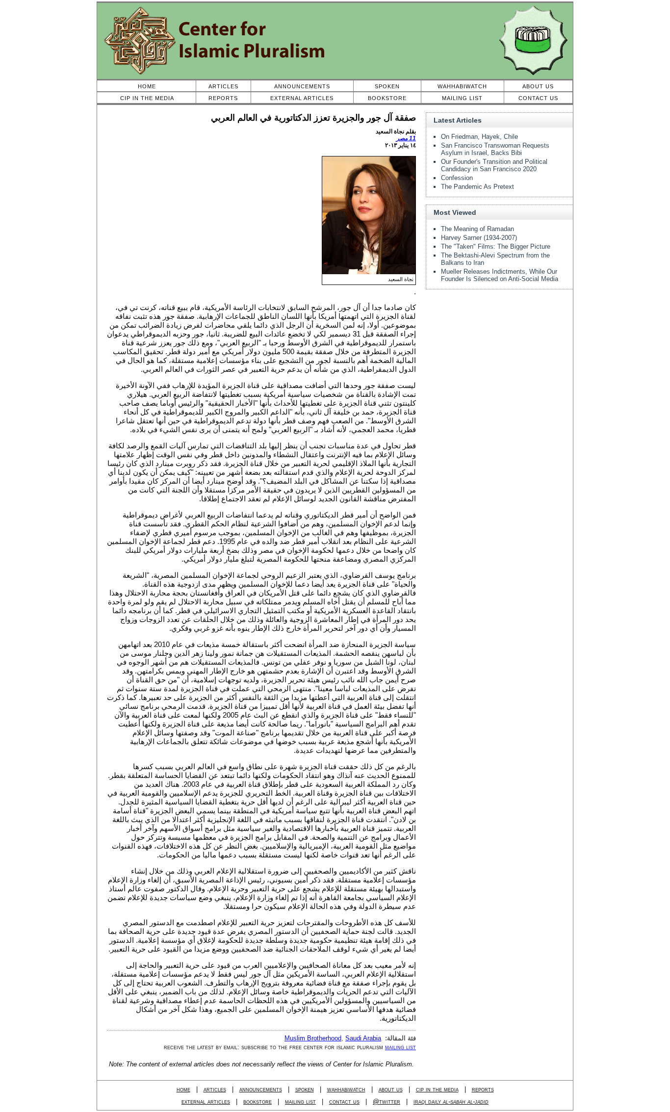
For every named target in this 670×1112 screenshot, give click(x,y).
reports (483, 1089)
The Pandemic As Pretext (477, 186)
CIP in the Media (147, 98)
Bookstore (387, 98)
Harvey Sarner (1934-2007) (479, 237)
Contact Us (538, 98)
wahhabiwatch (346, 1089)
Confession (457, 177)
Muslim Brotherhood (312, 1038)
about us (391, 1089)
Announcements (302, 86)
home (183, 1089)
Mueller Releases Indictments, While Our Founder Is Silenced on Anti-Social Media (499, 275)
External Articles (302, 98)
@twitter (386, 1101)
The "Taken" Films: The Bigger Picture (495, 246)
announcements (260, 1089)
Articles (223, 86)
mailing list (400, 1047)
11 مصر (406, 138)
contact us (344, 1101)
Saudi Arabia (363, 1038)
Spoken (387, 86)
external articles (205, 1101)
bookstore (257, 1101)
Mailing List (462, 98)
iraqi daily (451, 1101)
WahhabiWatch (462, 86)
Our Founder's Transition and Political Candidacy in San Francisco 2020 (494, 165)
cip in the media (437, 1089)
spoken (304, 1089)
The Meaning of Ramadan (477, 229)
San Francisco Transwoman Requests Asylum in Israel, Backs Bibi (495, 149)
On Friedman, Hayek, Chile (479, 136)
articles (215, 1089)
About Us (538, 86)
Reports (223, 98)
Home (147, 86)
